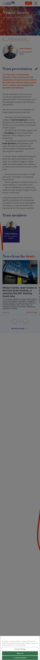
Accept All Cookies (20, 657)
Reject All (20, 653)
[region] (20, 648)
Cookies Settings (20, 649)
